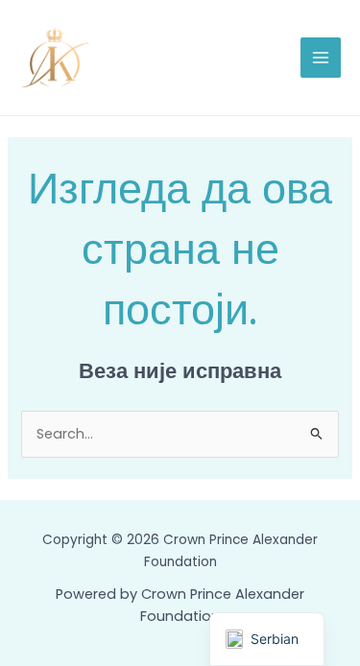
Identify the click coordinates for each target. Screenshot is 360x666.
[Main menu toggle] (320, 57)
